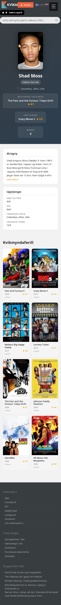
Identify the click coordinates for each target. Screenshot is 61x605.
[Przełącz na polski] (46, 5)
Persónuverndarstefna (17, 551)
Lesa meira (12, 179)
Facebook (10, 518)
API (6, 506)
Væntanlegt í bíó (14, 543)
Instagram (10, 514)
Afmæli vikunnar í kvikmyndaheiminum (26, 580)
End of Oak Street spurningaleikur (23, 572)
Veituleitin (10, 547)
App (7, 498)
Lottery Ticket (41, 344)
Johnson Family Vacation (41, 403)
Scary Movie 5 (26, 119)
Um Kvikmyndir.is (14, 523)
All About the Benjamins (40, 459)
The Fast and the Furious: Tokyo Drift (30, 100)
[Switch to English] (42, 5)
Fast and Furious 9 (14, 290)
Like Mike (10, 457)
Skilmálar (10, 556)
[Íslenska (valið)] (37, 5)
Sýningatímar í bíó (15, 539)
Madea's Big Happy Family (14, 346)
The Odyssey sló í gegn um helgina (23, 576)
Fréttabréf (10, 502)
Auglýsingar (11, 510)
